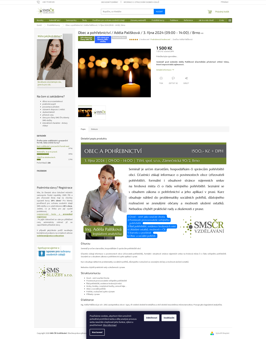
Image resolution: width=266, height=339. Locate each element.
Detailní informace (163, 70)
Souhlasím (169, 317)
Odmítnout (151, 317)
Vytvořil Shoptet (222, 333)
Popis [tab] (83, 129)
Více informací (109, 325)
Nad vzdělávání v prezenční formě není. (53, 146)
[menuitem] (40, 20)
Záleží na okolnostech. (46, 157)
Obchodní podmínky (109, 2)
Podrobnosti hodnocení (160, 39)
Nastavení (97, 332)
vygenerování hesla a (54, 215)
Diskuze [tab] (94, 129)
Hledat (159, 11)
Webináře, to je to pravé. (47, 151)
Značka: (182, 39)
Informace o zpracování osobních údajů (141, 2)
